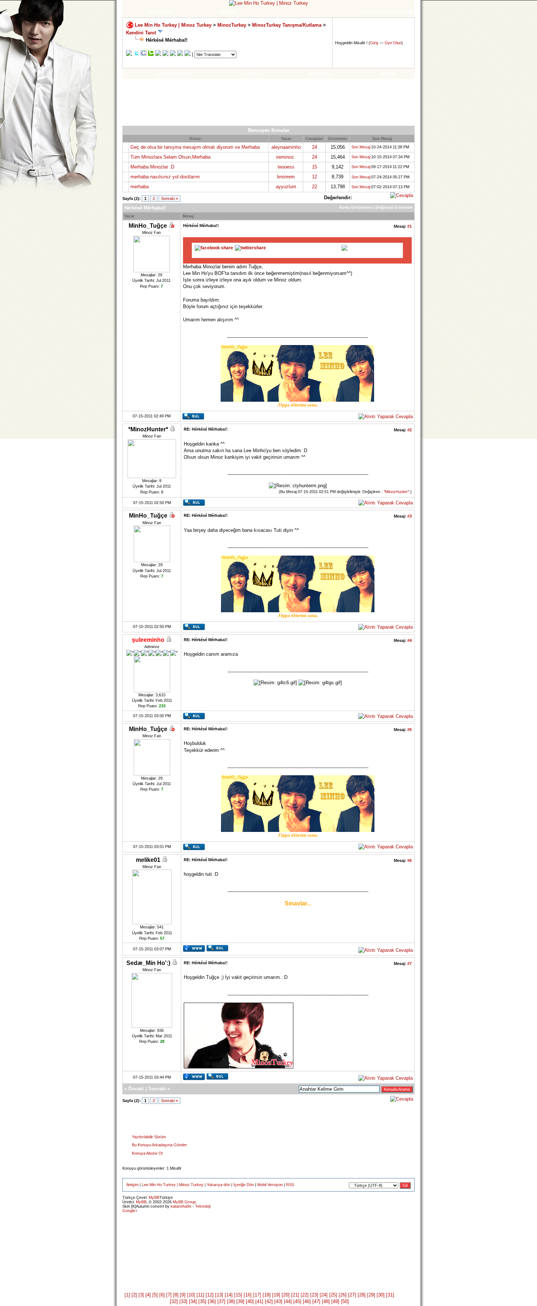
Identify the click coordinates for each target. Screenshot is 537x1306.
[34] (193, 1301)
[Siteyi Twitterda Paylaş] (136, 54)
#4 (409, 640)
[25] (333, 1295)
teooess (286, 167)
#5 (409, 729)
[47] (316, 1301)
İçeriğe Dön (243, 1184)
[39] (240, 1301)
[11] (200, 1295)
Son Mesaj (360, 147)
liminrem (286, 176)
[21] (295, 1295)
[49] (335, 1301)
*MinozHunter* (396, 491)
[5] (155, 1295)
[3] (141, 1295)
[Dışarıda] (171, 226)
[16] (248, 1295)
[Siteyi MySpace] (180, 54)
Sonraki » (169, 198)
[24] (324, 1295)
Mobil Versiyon (270, 1184)
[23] (314, 1295)
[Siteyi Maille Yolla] (187, 54)
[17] (257, 1295)
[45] (297, 1301)
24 (314, 147)
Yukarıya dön (218, 1184)
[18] (267, 1295)
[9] (183, 1295)
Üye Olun (393, 43)
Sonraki (157, 1088)
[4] (148, 1295)
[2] (134, 1295)
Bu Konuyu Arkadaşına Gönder (159, 1145)
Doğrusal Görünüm (394, 207)
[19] (276, 1295)
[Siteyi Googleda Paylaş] (143, 54)
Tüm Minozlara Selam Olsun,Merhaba (170, 157)
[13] (219, 1295)
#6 (409, 860)
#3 (409, 516)
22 (314, 186)
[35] (202, 1301)
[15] (238, 1295)
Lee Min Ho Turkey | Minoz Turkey (173, 24)
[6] (162, 1295)
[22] (305, 1295)
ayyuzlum (286, 186)
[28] (362, 1295)
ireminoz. (286, 157)
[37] (221, 1301)
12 (314, 176)
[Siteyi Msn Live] (173, 54)
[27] (352, 1295)
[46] (307, 1301)
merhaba (139, 186)
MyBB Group (184, 1202)
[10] (191, 1295)
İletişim (132, 1184)
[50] (345, 1301)
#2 (409, 430)
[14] (229, 1295)
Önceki (136, 1088)
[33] (183, 1301)
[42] (269, 1301)
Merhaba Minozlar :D (152, 167)
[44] (288, 1301)
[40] (250, 1301)
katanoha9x (181, 1206)
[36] (212, 1301)
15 (314, 167)
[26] (343, 1295)
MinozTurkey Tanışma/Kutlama (287, 24)
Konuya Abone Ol (147, 1153)
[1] (127, 1295)
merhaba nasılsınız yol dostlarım (165, 176)
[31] (390, 1295)
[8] (176, 1295)
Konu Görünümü (355, 207)
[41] (259, 1301)
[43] (278, 1301)
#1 (409, 226)
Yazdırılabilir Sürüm (149, 1137)
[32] (174, 1301)
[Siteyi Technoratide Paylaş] (151, 54)
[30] (381, 1295)
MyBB (154, 1197)
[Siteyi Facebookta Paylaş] (129, 54)
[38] (231, 1301)
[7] (169, 1295)
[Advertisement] (268, 102)
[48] (326, 1301)
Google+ (129, 1210)
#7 (409, 963)
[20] (286, 1295)
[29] (371, 1295)
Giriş (374, 43)
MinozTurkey (231, 24)
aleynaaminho (286, 147)
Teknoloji (202, 1206)
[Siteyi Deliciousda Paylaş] (165, 54)
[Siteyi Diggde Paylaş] (158, 54)
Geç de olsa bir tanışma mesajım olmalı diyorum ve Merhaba (195, 147)
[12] (210, 1295)
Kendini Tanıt (141, 32)
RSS (290, 1184)
